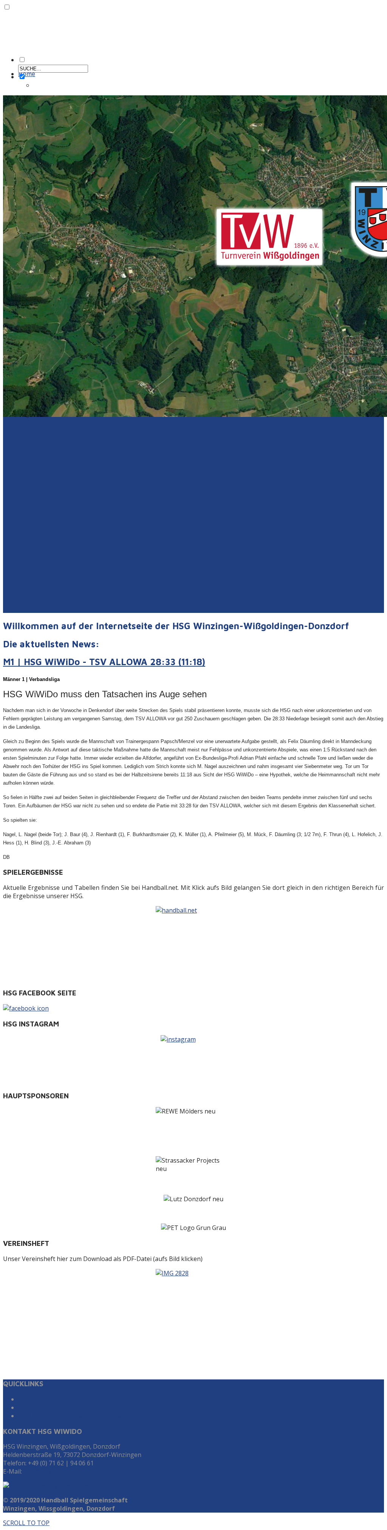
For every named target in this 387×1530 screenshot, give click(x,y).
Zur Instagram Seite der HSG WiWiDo (71, 1416)
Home (26, 74)
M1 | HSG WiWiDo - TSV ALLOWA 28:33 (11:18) (104, 661)
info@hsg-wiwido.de (51, 1471)
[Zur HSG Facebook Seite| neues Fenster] (193, 1008)
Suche (26, 1399)
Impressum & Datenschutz (55, 1407)
